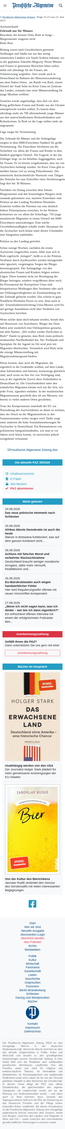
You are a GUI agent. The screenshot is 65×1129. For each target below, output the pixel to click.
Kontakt (33, 1023)
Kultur (32, 960)
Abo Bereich (18, 484)
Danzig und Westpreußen (33, 997)
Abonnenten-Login (32, 934)
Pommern (32, 986)
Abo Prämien (32, 942)
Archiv (32, 945)
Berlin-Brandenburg (33, 990)
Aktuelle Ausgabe (32, 930)
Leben (32, 975)
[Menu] (5, 5)
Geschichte (32, 978)
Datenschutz (32, 1031)
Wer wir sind (32, 927)
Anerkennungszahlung (33, 653)
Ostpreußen (32, 982)
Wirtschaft (32, 963)
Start (32, 923)
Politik (32, 956)
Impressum (32, 1027)
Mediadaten (32, 949)
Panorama (33, 967)
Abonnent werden (32, 938)
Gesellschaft (32, 971)
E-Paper (15, 479)
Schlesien (32, 993)
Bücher (32, 1001)
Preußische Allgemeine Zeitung (18, 17)
